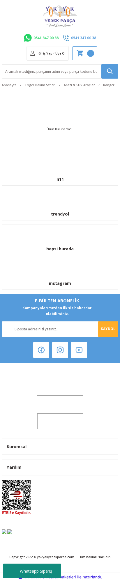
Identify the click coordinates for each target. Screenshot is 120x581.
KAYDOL (108, 328)
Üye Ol (60, 53)
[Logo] (60, 16)
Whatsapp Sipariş (36, 571)
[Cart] (84, 53)
